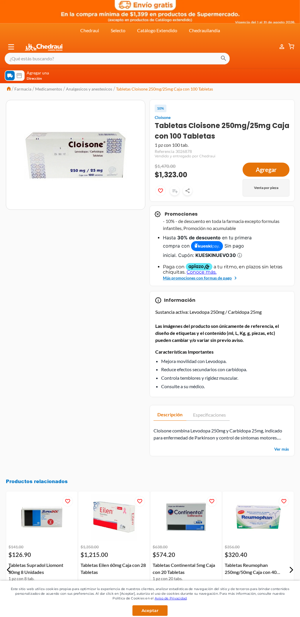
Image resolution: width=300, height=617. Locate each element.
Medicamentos (48, 88)
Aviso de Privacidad (171, 598)
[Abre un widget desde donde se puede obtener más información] (276, 606)
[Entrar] (278, 47)
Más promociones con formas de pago (197, 277)
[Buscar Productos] (223, 58)
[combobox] (117, 58)
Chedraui (89, 30)
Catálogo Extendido (157, 30)
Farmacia (22, 88)
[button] (11, 46)
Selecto (118, 30)
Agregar (266, 169)
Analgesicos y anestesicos (89, 88)
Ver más (281, 448)
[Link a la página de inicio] (9, 89)
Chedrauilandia (204, 30)
